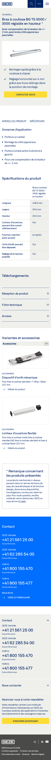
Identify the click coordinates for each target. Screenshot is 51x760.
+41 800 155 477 (17, 583)
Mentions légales (37, 754)
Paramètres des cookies (11, 754)
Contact (7, 620)
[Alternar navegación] (47, 4)
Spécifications (39, 121)
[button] (35, 742)
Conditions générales (10, 751)
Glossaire (26, 754)
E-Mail (22, 501)
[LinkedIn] (42, 741)
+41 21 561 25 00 (17, 539)
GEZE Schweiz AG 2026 (11, 748)
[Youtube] (47, 741)
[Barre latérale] (39, 4)
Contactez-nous (25, 94)
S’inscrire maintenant (25, 721)
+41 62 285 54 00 (18, 554)
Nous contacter (11, 685)
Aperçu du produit (14, 121)
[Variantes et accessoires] (25, 344)
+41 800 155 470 (17, 568)
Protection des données (29, 751)
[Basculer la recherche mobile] (31, 4)
